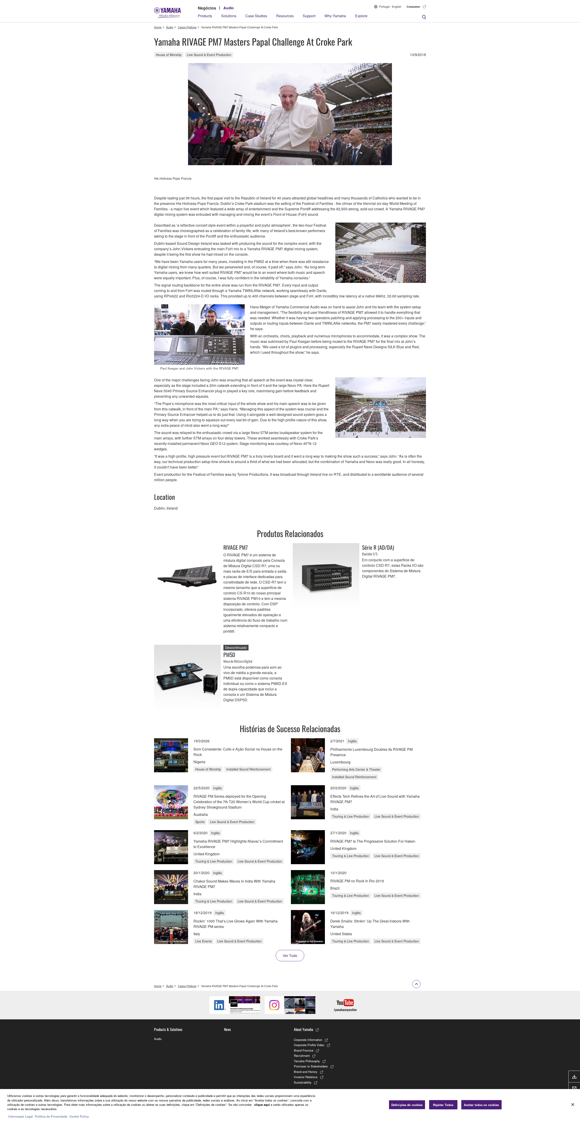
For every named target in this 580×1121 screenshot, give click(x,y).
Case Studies (256, 15)
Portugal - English (390, 6)
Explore (361, 15)
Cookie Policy (79, 1116)
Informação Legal (20, 1116)
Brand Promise (303, 1050)
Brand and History (305, 1071)
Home (158, 27)
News (227, 1029)
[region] (290, 1105)
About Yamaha (303, 1029)
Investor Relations (306, 1077)
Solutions (228, 15)
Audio (228, 7)
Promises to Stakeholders (311, 1066)
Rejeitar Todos (443, 1104)
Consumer (413, 7)
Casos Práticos (187, 27)
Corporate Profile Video (309, 1045)
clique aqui (262, 1104)
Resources (285, 15)
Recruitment (302, 1055)
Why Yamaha (335, 15)
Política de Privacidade (51, 1116)
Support (309, 15)
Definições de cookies (407, 1104)
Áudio (169, 27)
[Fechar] (573, 1104)
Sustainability (303, 1082)
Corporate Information (308, 1040)
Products (205, 15)
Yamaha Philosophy (307, 1061)
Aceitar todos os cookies (481, 1104)
